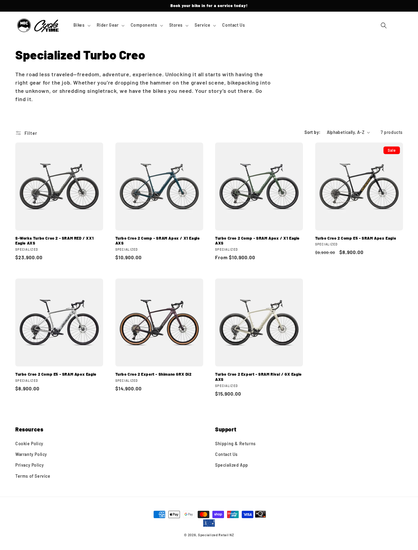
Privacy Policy (29, 465)
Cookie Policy (29, 443)
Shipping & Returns (235, 443)
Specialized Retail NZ (216, 535)
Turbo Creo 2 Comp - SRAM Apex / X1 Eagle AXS (157, 241)
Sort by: (312, 132)
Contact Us (226, 454)
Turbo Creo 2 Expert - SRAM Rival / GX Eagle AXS (258, 377)
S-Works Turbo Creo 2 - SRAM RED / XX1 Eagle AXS (54, 241)
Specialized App (231, 465)
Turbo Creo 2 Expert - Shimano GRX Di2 (153, 374)
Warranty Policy (31, 454)
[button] (81, 25)
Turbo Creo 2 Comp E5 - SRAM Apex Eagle (355, 238)
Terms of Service (32, 476)
